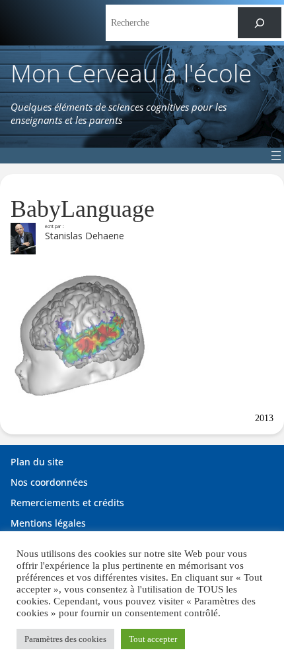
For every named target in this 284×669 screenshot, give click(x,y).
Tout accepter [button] (153, 639)
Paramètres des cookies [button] (65, 639)
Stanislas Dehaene (84, 235)
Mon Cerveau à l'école (131, 73)
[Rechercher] (259, 22)
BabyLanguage (83, 209)
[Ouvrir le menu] (276, 155)
